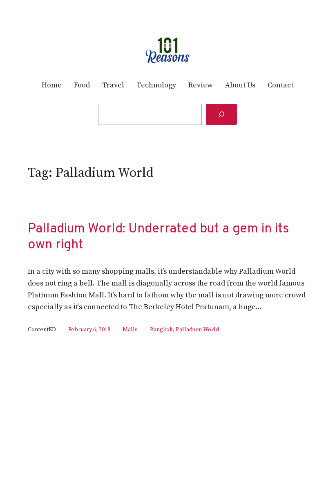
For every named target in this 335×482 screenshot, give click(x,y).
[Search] (221, 114)
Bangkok (161, 329)
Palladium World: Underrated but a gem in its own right (158, 237)
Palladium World (197, 329)
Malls (130, 329)
